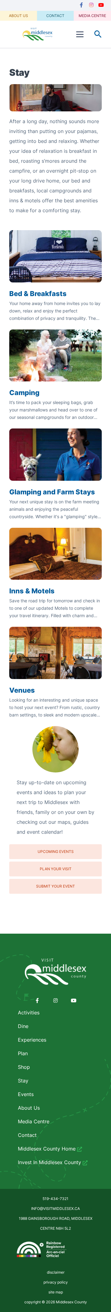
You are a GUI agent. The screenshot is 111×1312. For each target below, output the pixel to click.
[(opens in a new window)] (81, 5)
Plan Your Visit (56, 869)
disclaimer (55, 1272)
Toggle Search (98, 34)
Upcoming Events (56, 851)
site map (55, 1292)
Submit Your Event (55, 886)
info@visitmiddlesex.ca (55, 1208)
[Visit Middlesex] (55, 972)
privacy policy (55, 1282)
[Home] (37, 34)
